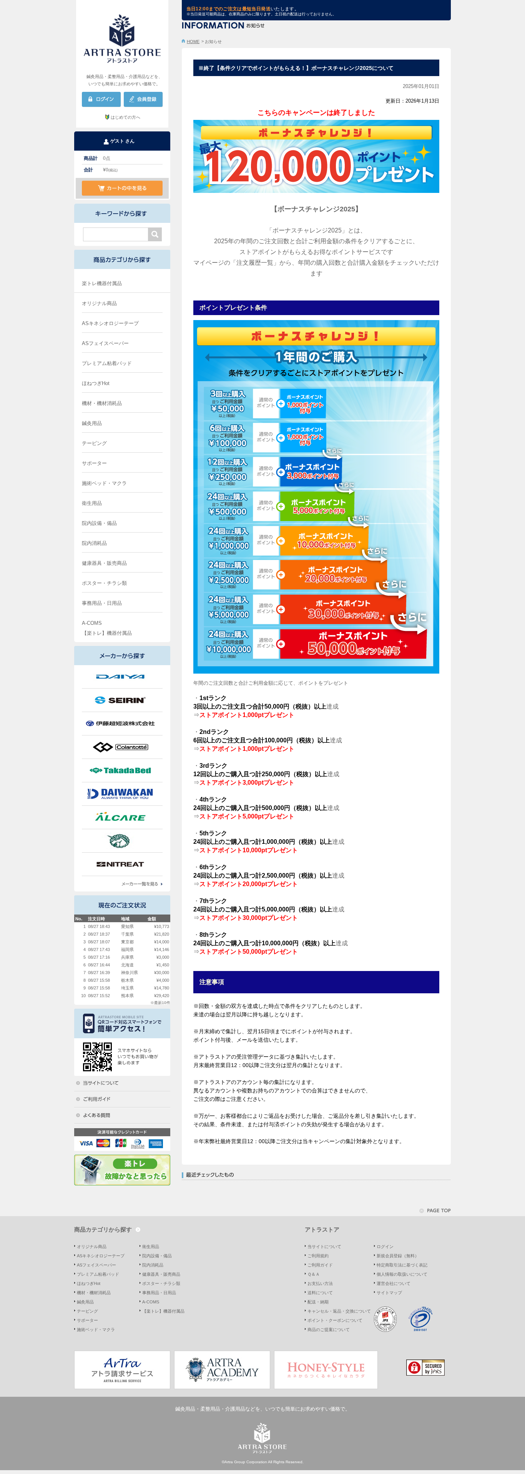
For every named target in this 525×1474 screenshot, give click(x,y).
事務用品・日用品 (102, 603)
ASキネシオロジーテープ (110, 323)
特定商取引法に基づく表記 (402, 1265)
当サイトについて (324, 1246)
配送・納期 (318, 1302)
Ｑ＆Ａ (313, 1274)
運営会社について (393, 1283)
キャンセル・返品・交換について (339, 1311)
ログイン (385, 1246)
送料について (320, 1292)
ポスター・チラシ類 (104, 583)
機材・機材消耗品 (102, 403)
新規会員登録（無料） (398, 1255)
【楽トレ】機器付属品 (107, 633)
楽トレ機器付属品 (102, 283)
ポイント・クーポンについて (334, 1320)
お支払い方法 (320, 1283)
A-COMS (92, 623)
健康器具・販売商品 (104, 563)
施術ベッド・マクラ (104, 483)
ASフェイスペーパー (105, 343)
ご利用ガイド (320, 1265)
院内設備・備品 (99, 523)
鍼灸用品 (92, 423)
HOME (193, 41)
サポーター (94, 463)
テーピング (94, 443)
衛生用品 (92, 503)
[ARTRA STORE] (122, 36)
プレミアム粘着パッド (107, 363)
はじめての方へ (125, 117)
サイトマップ (389, 1292)
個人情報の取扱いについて (402, 1274)
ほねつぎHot (96, 383)
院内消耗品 (94, 543)
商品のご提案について (328, 1329)
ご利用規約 (318, 1255)
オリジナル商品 (99, 303)
